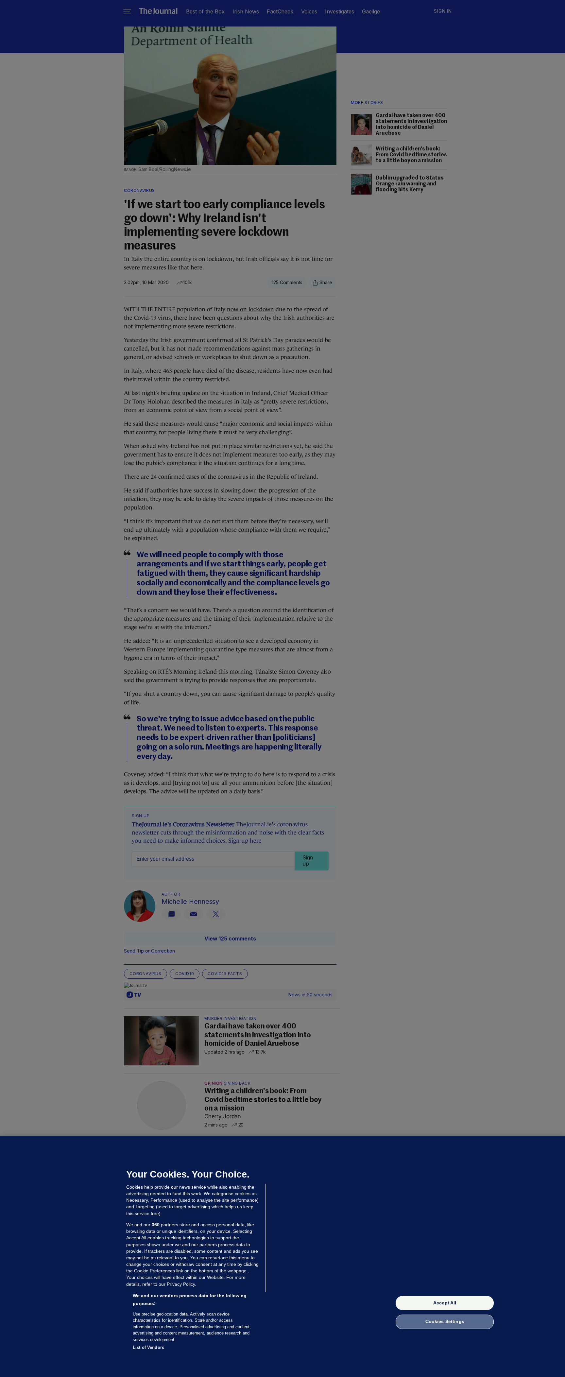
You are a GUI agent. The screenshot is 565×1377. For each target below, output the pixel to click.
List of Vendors (148, 1347)
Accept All (444, 1302)
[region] (282, 1256)
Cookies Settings (444, 1321)
